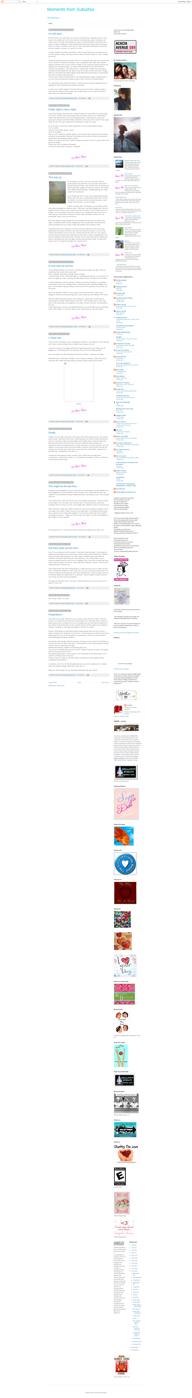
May (134, 1294)
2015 (133, 1258)
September (136, 1282)
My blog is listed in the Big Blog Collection (126, 632)
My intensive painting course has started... (127, 365)
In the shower (129, 174)
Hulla (95, 214)
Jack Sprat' (102, 276)
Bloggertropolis (121, 415)
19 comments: (83, 98)
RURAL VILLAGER (122, 436)
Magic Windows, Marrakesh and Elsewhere (127, 444)
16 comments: (81, 675)
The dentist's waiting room (132, 216)
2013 (133, 1263)
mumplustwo (120, 477)
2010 (133, 1271)
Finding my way (120, 299)
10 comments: (83, 536)
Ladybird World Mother (123, 332)
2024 (133, 1245)
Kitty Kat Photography (123, 402)
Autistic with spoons (121, 472)
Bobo (99, 208)
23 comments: (81, 254)
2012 (133, 1266)
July (134, 1289)
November (136, 1277)
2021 (133, 1248)
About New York (121, 356)
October (135, 1280)
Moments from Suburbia (70, 9)
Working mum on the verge (124, 409)
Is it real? (118, 282)
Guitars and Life (121, 304)
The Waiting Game (121, 371)
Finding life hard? (121, 287)
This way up (54, 177)
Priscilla (118, 479)
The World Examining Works (125, 326)
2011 (133, 1268)
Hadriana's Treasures (123, 383)
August (135, 1287)
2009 (133, 1347)
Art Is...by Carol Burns (123, 363)
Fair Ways (119, 466)
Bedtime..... (128, 241)
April (134, 1297)
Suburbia (129, 705)
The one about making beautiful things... (126, 391)
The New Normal (120, 327)
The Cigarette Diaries (123, 449)
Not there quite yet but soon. (63, 548)
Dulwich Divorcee (121, 317)
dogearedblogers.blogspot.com (126, 492)
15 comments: (81, 475)
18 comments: (80, 166)
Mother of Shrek (121, 471)
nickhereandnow (121, 280)
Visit (121, 669)
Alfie (117, 404)
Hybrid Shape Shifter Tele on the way (126, 306)
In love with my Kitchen (60, 265)
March (135, 1300)
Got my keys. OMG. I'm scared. (136, 1334)
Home (50, 23)
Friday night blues (120, 197)
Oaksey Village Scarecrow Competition (126, 438)
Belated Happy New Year (132, 160)
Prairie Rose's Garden (123, 344)
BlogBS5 (119, 337)
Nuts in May (120, 369)
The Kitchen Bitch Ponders (124, 298)
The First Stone (120, 417)
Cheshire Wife (120, 293)
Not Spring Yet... (120, 358)
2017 (133, 1253)
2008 (133, 1350)
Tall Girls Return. (122, 264)
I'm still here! (55, 33)
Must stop (118, 288)
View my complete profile (121, 716)
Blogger (104, 1392)
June (134, 1292)
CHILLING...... (120, 451)
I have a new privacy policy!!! (124, 351)
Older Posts (105, 682)
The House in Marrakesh (124, 443)
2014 (133, 1261)
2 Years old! (54, 337)
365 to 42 (119, 430)
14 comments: (80, 587)
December (136, 1273)
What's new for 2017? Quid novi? (125, 384)
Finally (51, 432)
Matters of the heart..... (122, 378)
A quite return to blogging (122, 431)
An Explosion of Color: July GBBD (125, 345)
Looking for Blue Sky (122, 396)
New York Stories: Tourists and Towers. (126, 339)
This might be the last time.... (63, 486)
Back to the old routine (131, 185)
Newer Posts (53, 682)
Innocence (118, 207)
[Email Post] (89, 98)
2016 (133, 1255)
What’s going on (120, 313)
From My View (120, 489)
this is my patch (121, 456)
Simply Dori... (120, 389)
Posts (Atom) (60, 685)
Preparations (55, 614)
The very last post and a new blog (125, 397)
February (136, 1341)
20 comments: (80, 603)
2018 (133, 1250)
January (135, 1344)
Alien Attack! (128, 228)
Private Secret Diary (122, 350)
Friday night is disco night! (62, 109)
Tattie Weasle (120, 376)
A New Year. (128, 253)
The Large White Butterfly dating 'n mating (127, 457)
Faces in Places (121, 422)
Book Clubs (119, 410)
